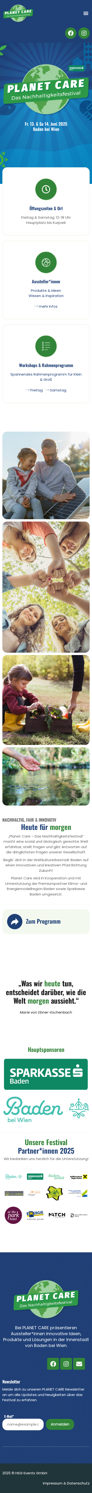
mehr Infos (48, 306)
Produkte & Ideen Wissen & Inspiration (46, 293)
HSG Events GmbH (31, 1473)
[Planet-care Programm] (46, 348)
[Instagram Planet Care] (84, 33)
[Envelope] (79, 1364)
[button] (86, 13)
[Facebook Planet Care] (70, 33)
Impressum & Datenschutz (66, 1483)
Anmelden (60, 1424)
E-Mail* (9, 1416)
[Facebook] (53, 1364)
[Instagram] (66, 1364)
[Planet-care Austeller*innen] (46, 265)
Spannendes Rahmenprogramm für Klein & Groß (46, 377)
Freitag (36, 390)
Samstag (57, 390)
